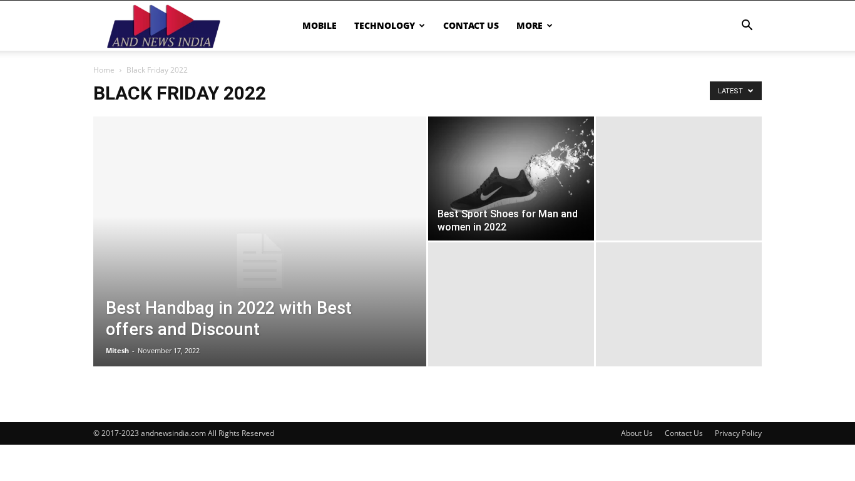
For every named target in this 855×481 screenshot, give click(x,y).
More (529, 25)
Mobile (319, 25)
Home (104, 70)
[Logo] (164, 25)
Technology (384, 25)
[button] (747, 27)
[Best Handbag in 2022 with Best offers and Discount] (259, 261)
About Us (637, 433)
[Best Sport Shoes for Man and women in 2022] (511, 178)
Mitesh (117, 350)
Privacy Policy (738, 433)
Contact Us (471, 25)
